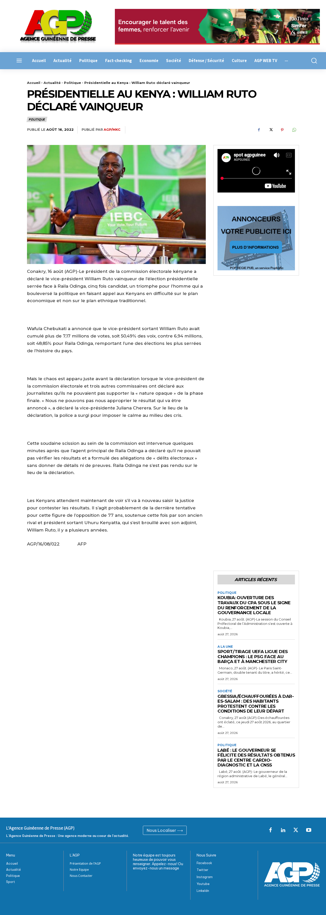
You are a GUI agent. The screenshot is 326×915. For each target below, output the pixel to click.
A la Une (225, 646)
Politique (72, 83)
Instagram (205, 877)
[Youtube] (309, 830)
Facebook (204, 863)
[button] (312, 61)
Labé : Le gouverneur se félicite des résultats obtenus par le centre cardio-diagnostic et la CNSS (256, 758)
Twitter (202, 870)
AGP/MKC (112, 129)
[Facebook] (259, 130)
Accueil (33, 83)
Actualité (52, 83)
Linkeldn (203, 891)
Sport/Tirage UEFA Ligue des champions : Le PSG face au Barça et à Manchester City (253, 656)
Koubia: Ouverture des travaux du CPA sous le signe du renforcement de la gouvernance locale (254, 605)
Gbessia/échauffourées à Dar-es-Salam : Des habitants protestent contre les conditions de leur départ (256, 704)
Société (225, 691)
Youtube (203, 884)
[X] (270, 130)
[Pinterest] (282, 130)
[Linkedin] (283, 830)
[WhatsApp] (294, 130)
